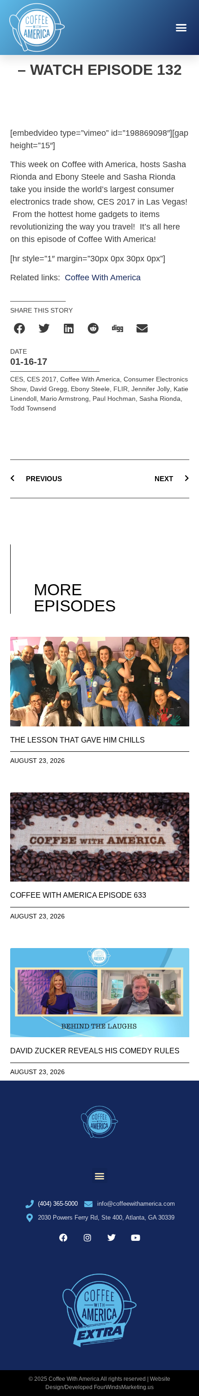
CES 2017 (41, 379)
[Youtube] (135, 1237)
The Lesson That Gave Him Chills (77, 740)
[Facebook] (63, 1237)
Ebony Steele (90, 389)
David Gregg (48, 389)
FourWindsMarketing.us (124, 1387)
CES (16, 379)
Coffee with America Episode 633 (78, 895)
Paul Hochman (114, 398)
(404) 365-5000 (58, 1203)
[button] (181, 27)
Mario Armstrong (64, 398)
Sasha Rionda (159, 398)
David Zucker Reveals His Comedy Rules (95, 1051)
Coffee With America (103, 277)
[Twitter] (111, 1237)
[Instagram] (87, 1237)
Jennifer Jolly (150, 389)
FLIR (120, 389)
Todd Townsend (33, 408)
